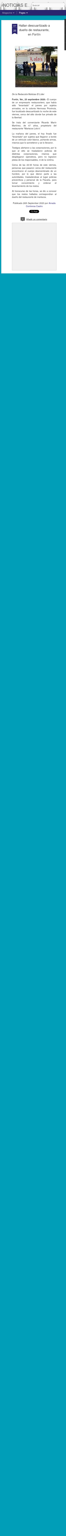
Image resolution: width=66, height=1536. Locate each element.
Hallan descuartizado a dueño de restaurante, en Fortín (34, 29)
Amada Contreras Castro (41, 205)
